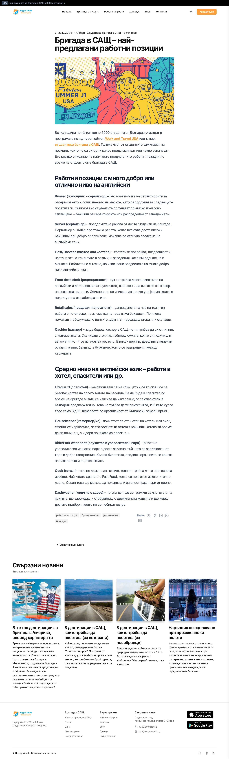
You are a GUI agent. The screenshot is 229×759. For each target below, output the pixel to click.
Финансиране (72, 731)
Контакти (161, 11)
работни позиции (67, 515)
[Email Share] (140, 520)
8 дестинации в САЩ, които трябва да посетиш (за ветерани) (87, 632)
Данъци (134, 11)
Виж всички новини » (25, 571)
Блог (147, 11)
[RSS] (213, 753)
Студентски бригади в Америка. (29, 725)
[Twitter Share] (149, 515)
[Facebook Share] (155, 515)
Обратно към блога (72, 544)
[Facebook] (206, 753)
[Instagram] (200, 753)
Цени (67, 726)
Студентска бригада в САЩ (104, 32)
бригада (61, 521)
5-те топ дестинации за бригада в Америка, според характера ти (35, 632)
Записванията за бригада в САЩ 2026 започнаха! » (37, 3)
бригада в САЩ (90, 515)
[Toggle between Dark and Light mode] (191, 11)
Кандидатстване (73, 736)
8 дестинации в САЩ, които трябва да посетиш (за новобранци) (137, 635)
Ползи (68, 722)
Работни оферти (114, 11)
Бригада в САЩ (86, 11)
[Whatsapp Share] (167, 515)
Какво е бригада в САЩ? (78, 717)
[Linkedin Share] (161, 515)
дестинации (110, 515)
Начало (66, 11)
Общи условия (107, 736)
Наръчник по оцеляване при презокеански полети (192, 632)
